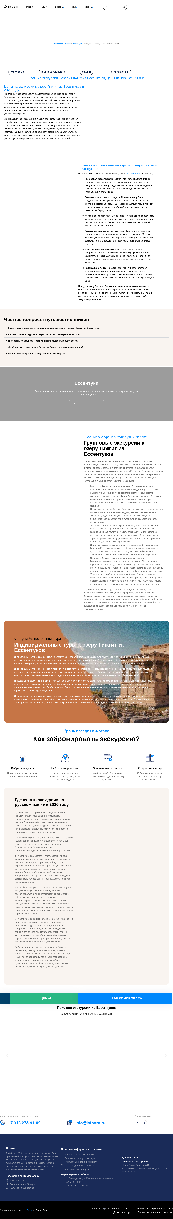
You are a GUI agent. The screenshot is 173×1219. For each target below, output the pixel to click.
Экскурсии (58, 43)
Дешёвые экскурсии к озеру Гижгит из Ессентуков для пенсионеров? (45, 347)
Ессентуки (77, 43)
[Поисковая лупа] (124, 7)
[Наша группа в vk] (137, 1122)
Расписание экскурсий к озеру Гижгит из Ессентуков (36, 353)
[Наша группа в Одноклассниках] (144, 1122)
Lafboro (28, 1210)
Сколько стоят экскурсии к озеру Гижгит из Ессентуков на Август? (44, 334)
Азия (73, 6)
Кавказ (68, 43)
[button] (86, 328)
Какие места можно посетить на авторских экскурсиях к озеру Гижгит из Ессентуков (54, 327)
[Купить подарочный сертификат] (5, 998)
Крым (44, 6)
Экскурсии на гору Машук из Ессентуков (86, 1013)
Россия (29, 6)
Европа (59, 6)
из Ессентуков (134, 173)
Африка (88, 6)
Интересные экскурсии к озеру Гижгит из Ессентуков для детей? (43, 340)
